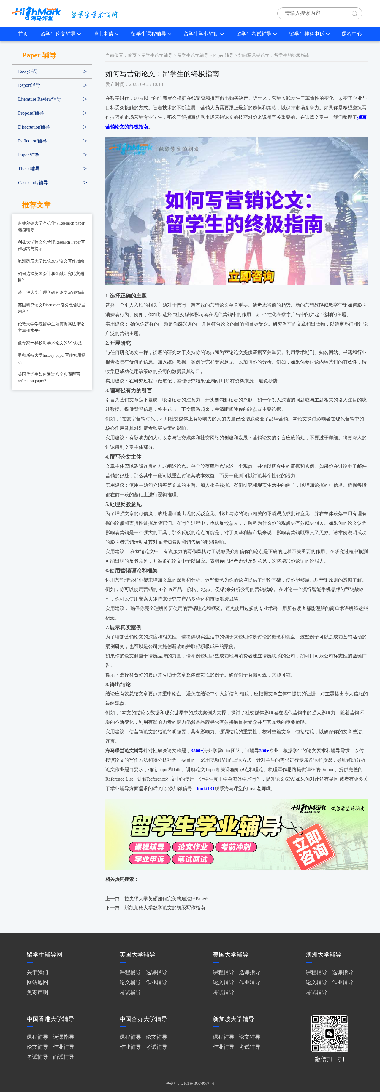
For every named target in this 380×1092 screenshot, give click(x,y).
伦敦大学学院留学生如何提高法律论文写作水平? (51, 327)
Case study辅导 (33, 182)
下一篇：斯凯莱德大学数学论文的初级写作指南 (155, 907)
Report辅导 (29, 85)
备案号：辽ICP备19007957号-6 (190, 1083)
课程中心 (352, 34)
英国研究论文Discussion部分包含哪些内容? (52, 308)
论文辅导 (130, 982)
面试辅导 (63, 1057)
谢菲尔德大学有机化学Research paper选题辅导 (51, 226)
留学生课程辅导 (148, 34)
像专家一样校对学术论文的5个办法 (50, 343)
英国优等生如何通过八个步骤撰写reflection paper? (49, 377)
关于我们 (37, 972)
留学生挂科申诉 (306, 34)
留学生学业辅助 (201, 34)
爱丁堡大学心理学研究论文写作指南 (51, 292)
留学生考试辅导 (254, 34)
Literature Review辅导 (39, 99)
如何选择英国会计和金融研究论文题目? (51, 276)
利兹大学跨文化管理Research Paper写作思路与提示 (51, 245)
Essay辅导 (28, 71)
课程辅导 (130, 972)
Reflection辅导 (32, 140)
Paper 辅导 (28, 154)
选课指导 (156, 972)
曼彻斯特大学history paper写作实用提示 (52, 358)
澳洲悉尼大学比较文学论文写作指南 (51, 261)
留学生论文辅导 (58, 34)
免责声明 (37, 992)
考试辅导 (130, 992)
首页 (23, 34)
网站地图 (37, 982)
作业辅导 (156, 982)
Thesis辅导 (29, 168)
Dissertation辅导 (34, 126)
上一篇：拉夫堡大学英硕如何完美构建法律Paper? (156, 898)
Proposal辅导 (31, 113)
